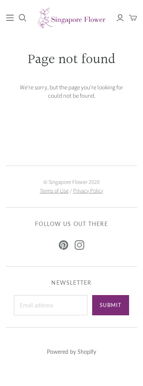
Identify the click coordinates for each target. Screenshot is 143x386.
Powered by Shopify (71, 351)
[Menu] (10, 18)
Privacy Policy (88, 191)
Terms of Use (54, 191)
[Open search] (23, 18)
